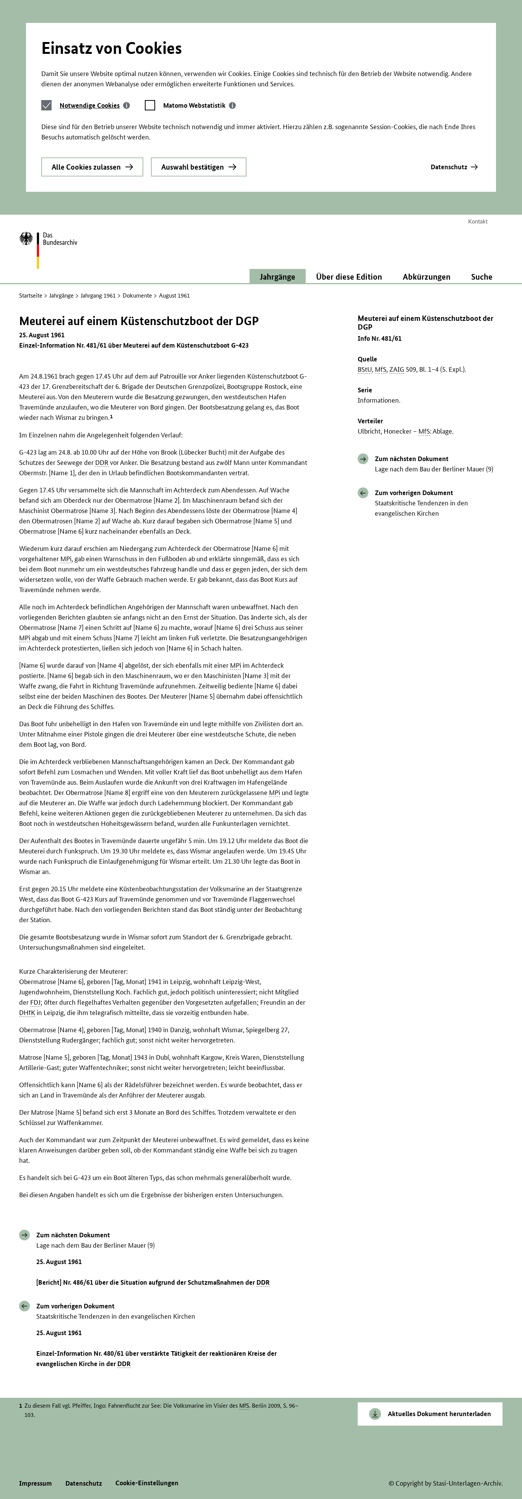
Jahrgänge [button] (277, 277)
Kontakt (478, 221)
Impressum (35, 1483)
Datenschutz (449, 167)
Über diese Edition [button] (349, 277)
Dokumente (137, 295)
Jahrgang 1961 (98, 295)
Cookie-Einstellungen (146, 1483)
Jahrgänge (61, 295)
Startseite (30, 295)
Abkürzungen (427, 277)
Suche (482, 277)
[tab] (95, 105)
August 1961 (174, 295)
